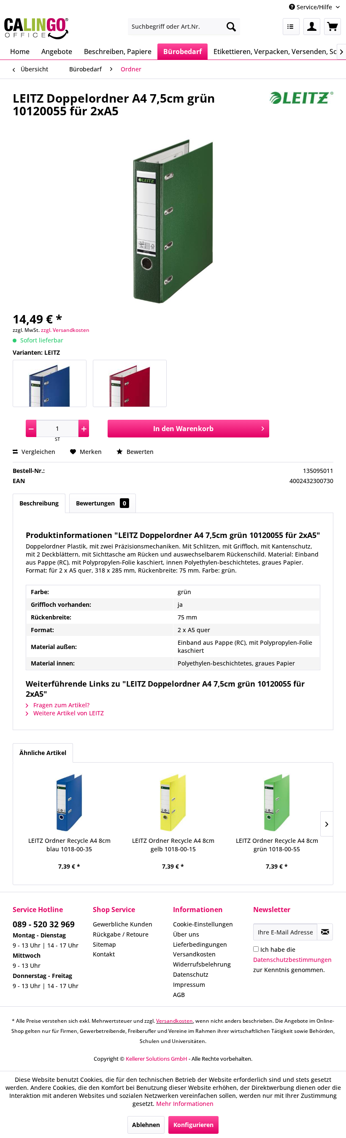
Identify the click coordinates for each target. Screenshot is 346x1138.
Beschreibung (39, 503)
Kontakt (104, 954)
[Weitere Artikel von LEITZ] (301, 106)
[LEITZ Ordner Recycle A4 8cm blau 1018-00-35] (69, 802)
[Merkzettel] (291, 26)
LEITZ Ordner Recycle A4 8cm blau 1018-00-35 (69, 845)
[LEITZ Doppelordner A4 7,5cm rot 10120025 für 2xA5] (130, 383)
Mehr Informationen (185, 1104)
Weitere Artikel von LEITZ (68, 713)
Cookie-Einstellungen (203, 924)
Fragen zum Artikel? (60, 705)
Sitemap (104, 944)
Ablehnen (146, 1125)
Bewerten (139, 452)
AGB (179, 995)
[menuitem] (184, 26)
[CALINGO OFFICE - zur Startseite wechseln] (36, 28)
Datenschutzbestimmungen (292, 960)
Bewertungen (101, 503)
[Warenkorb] (332, 26)
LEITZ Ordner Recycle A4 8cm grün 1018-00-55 (277, 845)
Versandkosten (194, 954)
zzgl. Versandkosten (65, 330)
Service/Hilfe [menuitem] (314, 7)
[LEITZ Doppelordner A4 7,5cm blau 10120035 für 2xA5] (49, 383)
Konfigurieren (193, 1125)
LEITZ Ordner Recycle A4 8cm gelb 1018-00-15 (173, 845)
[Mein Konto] (311, 26)
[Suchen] (231, 26)
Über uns (186, 934)
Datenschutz (190, 974)
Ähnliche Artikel (42, 753)
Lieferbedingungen (200, 944)
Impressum (189, 984)
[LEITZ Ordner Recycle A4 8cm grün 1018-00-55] (276, 802)
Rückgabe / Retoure (121, 934)
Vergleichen (37, 452)
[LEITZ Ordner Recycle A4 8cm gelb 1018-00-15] (173, 802)
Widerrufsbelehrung (202, 964)
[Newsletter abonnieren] (325, 931)
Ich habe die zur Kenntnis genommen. (292, 959)
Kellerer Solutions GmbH (156, 1058)
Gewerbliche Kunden (122, 924)
